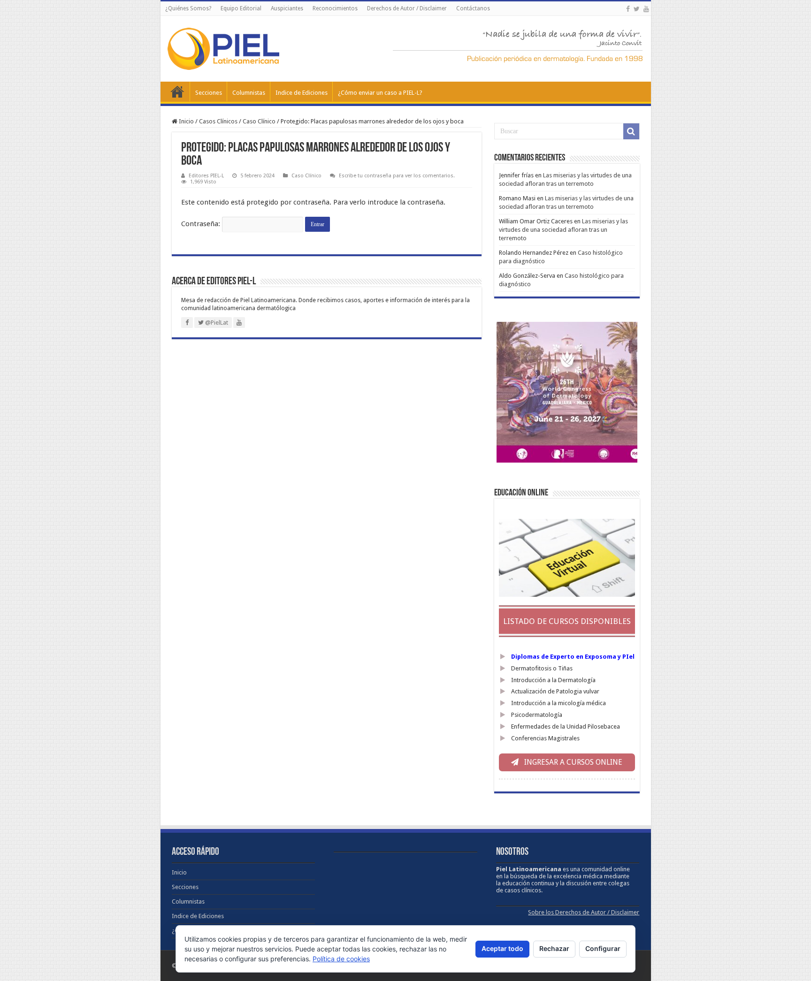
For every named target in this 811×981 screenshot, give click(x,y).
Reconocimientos (335, 8)
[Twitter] (637, 9)
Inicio (177, 91)
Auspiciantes (287, 8)
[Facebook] (628, 9)
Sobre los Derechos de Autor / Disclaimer (583, 912)
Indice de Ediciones (301, 92)
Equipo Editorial (241, 8)
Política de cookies (341, 959)
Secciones (208, 92)
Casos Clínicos (218, 121)
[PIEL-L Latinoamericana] (223, 47)
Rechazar (554, 948)
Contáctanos (473, 8)
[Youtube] (646, 9)
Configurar (602, 948)
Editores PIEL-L (206, 176)
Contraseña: (201, 224)
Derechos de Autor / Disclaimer (407, 8)
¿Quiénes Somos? (188, 8)
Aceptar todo (502, 948)
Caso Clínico (259, 121)
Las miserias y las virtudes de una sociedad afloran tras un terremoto (563, 230)
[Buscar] (631, 131)
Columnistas (248, 92)
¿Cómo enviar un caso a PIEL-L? (380, 92)
